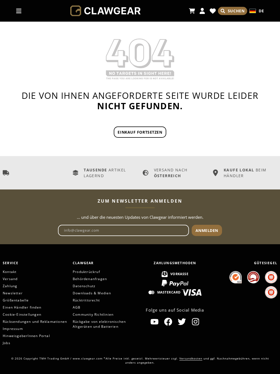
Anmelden (207, 230)
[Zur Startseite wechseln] (105, 10)
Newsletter (13, 293)
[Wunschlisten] (213, 11)
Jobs (6, 343)
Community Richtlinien (93, 314)
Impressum (13, 328)
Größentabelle (16, 300)
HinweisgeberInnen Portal (26, 335)
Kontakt (9, 271)
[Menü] (19, 11)
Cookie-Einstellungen (22, 314)
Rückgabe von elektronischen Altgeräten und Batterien (99, 324)
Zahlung (10, 286)
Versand (10, 279)
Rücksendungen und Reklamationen (35, 321)
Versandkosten (190, 358)
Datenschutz (84, 286)
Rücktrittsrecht (86, 300)
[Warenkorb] (192, 11)
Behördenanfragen (90, 279)
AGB (77, 307)
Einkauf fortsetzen (140, 132)
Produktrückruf (86, 271)
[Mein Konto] (202, 11)
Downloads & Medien (92, 293)
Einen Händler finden (22, 307)
